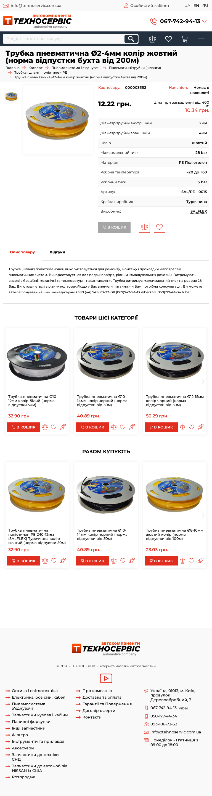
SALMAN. (172, 612)
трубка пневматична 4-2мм (142, 607)
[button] (178, 21)
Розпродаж (23, 777)
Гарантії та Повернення (107, 704)
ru (205, 5)
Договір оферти (99, 710)
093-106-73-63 (163, 724)
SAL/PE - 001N (42, 617)
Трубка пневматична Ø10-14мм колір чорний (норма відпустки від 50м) (102, 400)
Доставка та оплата (102, 697)
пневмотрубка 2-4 (125, 602)
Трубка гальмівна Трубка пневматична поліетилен (60, 582)
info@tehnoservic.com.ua (36, 5)
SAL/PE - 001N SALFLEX (139, 617)
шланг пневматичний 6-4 (176, 582)
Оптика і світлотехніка (35, 690)
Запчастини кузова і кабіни (40, 715)
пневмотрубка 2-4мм (87, 602)
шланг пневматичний (129, 582)
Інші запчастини (29, 728)
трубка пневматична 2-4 (92, 607)
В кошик (116, 227)
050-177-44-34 (163, 716)
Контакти (92, 717)
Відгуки (57, 252)
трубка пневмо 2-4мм (124, 597)
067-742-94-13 (180, 21)
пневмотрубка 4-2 (161, 602)
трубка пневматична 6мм (116, 592)
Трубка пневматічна (83, 597)
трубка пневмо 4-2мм (45, 602)
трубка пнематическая (163, 592)
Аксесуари (23, 748)
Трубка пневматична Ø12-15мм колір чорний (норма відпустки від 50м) (175, 400)
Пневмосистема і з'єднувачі (75, 68)
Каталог (35, 68)
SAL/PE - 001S (192, 617)
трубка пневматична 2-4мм (41, 607)
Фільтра (20, 735)
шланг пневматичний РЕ (72, 587)
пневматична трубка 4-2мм (136, 612)
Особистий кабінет (149, 5)
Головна (13, 68)
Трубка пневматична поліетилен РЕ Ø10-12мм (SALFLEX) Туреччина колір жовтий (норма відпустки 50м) (37, 536)
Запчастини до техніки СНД (35, 757)
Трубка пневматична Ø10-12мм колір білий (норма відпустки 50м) (33, 400)
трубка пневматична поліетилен (128, 587)
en (196, 5)
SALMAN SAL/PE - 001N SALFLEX (86, 617)
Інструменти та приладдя (38, 741)
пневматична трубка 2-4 (39, 612)
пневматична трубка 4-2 (86, 612)
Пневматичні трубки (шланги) (135, 68)
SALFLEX (198, 211)
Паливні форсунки (31, 721)
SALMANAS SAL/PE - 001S (26, 622)
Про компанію (97, 690)
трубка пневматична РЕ (25, 587)
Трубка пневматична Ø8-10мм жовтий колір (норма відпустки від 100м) (174, 534)
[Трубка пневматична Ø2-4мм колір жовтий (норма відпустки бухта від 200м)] (57, 119)
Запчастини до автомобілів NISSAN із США (40, 768)
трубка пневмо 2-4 (163, 597)
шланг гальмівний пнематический (58, 592)
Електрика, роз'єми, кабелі (39, 697)
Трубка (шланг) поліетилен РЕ (40, 72)
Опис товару (22, 252)
